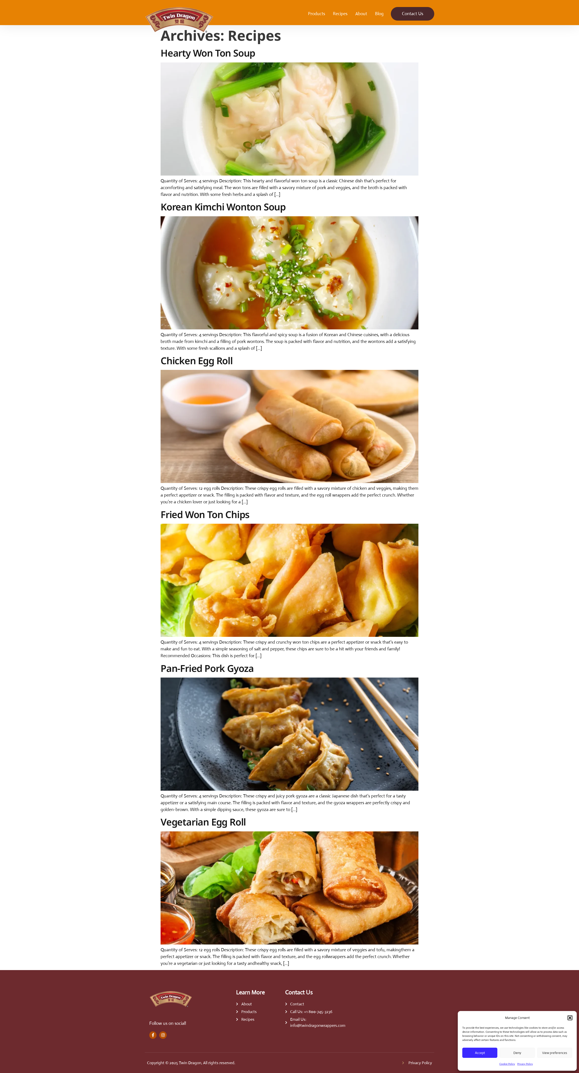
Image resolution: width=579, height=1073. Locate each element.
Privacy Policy (525, 1064)
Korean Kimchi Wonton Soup (223, 206)
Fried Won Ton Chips (205, 514)
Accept (480, 1053)
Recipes (340, 14)
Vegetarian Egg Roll (203, 821)
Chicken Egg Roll (197, 360)
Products (316, 14)
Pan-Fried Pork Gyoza (207, 668)
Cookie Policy (507, 1064)
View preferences (554, 1053)
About (361, 14)
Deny (517, 1053)
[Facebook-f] (153, 1035)
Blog (379, 14)
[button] (570, 1018)
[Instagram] (162, 1035)
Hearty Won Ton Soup (208, 52)
